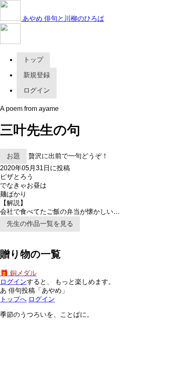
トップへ (13, 299)
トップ (33, 59)
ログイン (36, 90)
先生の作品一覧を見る (40, 223)
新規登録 (36, 74)
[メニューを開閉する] (10, 41)
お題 (13, 155)
